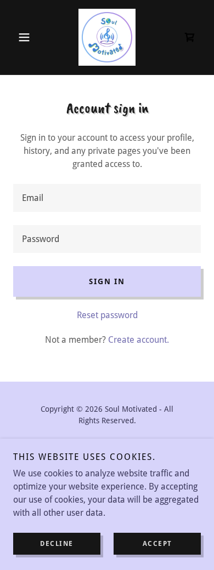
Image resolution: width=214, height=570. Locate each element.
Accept (157, 544)
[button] (27, 37)
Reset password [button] (107, 315)
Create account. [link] (138, 340)
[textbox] (107, 198)
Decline (57, 544)
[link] (107, 37)
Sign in (107, 281)
